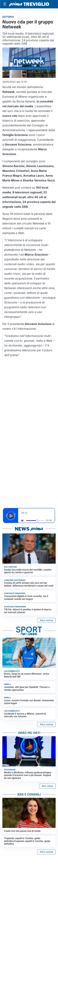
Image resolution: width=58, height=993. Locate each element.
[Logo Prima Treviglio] (29, 4)
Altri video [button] (47, 786)
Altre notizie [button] (46, 620)
